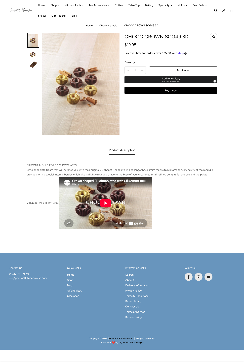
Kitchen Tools (73, 5)
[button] (231, 10)
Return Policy (133, 301)
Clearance (73, 295)
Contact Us (132, 306)
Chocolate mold (108, 25)
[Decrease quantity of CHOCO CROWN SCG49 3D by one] (128, 70)
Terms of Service (135, 311)
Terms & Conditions (136, 295)
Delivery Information (137, 285)
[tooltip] (214, 81)
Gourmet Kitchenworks (121, 338)
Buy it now (171, 90)
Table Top (134, 5)
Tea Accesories (98, 5)
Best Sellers (199, 5)
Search (129, 274)
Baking (149, 5)
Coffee (119, 5)
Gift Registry (58, 15)
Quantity (129, 62)
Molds (181, 5)
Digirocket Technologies (131, 342)
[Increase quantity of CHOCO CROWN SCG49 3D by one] (142, 70)
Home (41, 5)
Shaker (42, 15)
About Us (130, 280)
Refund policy (133, 317)
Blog (74, 15)
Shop (54, 5)
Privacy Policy (133, 290)
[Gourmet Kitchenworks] (21, 10)
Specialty (163, 5)
